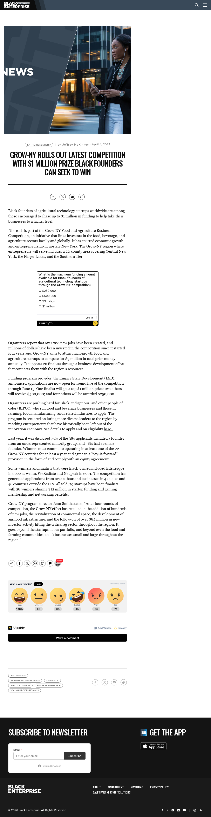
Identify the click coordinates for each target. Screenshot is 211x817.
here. (108, 429)
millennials (18, 675)
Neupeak (71, 473)
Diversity (52, 680)
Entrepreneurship (39, 145)
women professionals (25, 680)
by (73, 144)
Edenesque (115, 468)
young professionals (25, 690)
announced (17, 383)
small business (20, 685)
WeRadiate (46, 473)
